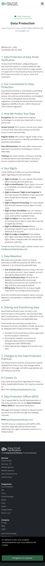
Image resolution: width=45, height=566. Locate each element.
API (2, 490)
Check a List (5, 513)
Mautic (3, 500)
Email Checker (6, 461)
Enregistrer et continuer (22, 558)
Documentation (7, 487)
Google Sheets (6, 510)
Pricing (3, 522)
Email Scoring (6, 477)
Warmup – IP (6, 464)
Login (3, 529)
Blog (3, 526)
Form (3, 493)
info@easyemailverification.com (14, 249)
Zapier (3, 506)
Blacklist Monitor (7, 470)
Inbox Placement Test (9, 474)
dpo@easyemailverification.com (20, 419)
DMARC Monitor (7, 467)
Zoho (3, 503)
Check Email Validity (8, 533)
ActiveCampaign (7, 496)
